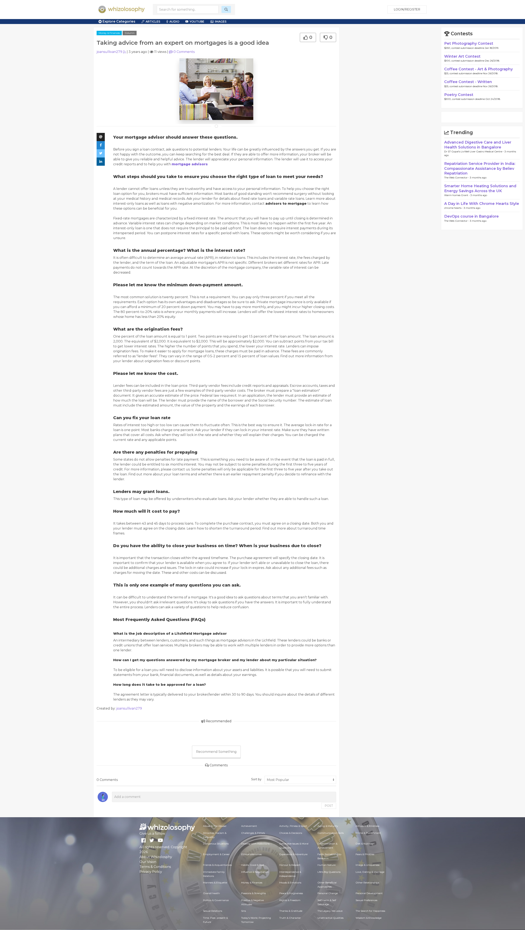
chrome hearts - (454, 207)
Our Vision (147, 862)
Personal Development (369, 893)
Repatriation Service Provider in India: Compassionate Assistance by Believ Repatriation (479, 168)
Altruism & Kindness (367, 825)
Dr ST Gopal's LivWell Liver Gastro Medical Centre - (474, 151)
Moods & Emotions (290, 882)
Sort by (256, 779)
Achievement (249, 825)
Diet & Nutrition (365, 843)
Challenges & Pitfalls (253, 832)
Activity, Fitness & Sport (293, 825)
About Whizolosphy (155, 857)
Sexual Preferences (366, 900)
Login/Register (407, 9)
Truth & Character (290, 917)
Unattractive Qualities (330, 917)
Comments (184, 52)
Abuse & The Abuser (215, 825)
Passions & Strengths (253, 893)
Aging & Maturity (327, 825)
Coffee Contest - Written (468, 82)
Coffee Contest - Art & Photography (478, 69)
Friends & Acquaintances (217, 864)
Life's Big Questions (328, 871)
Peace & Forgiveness (291, 893)
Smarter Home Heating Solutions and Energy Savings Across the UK (480, 188)
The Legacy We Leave (329, 910)
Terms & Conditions (155, 867)
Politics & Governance (216, 900)
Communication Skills (330, 832)
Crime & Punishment (368, 832)
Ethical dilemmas (251, 854)
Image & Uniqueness (367, 864)
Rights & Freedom (289, 900)
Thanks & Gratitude (290, 910)
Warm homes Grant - (457, 195)
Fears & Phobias (365, 854)
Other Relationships (367, 882)
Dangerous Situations (216, 843)
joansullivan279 (109, 52)
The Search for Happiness (370, 910)
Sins (243, 910)
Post (329, 806)
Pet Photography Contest (468, 43)
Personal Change (327, 893)
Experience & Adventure (293, 854)
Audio (174, 21)
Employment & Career (216, 854)
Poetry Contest (458, 94)
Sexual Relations (212, 910)
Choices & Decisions (290, 832)
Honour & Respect (289, 864)
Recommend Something (216, 752)
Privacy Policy (150, 872)
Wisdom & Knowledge (368, 917)
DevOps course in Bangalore (471, 216)
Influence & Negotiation (255, 871)
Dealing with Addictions (255, 843)
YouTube (196, 21)
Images (220, 21)
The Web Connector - (457, 177)
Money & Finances (109, 32)
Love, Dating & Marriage (370, 871)
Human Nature (326, 864)
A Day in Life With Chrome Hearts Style (481, 203)
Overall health (211, 893)
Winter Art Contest (462, 56)
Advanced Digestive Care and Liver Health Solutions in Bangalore (477, 144)
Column (130, 32)
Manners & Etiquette (215, 882)
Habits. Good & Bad (252, 864)
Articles (153, 21)
